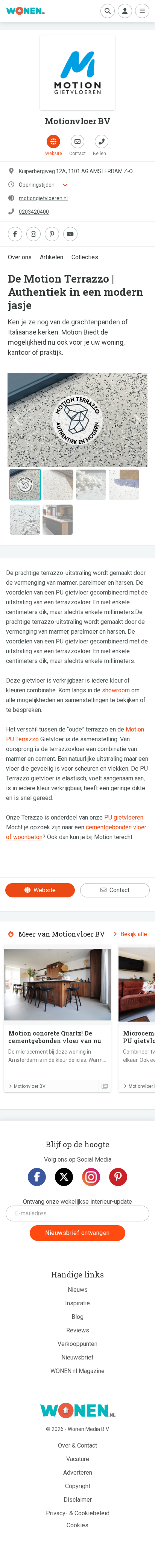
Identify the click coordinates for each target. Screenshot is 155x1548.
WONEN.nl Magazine (77, 1371)
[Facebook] (37, 1177)
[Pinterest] (118, 1177)
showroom (116, 690)
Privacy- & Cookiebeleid (77, 1513)
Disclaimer (78, 1499)
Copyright (77, 1486)
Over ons (20, 257)
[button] (18, 420)
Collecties (84, 257)
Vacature (77, 1459)
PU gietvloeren (123, 817)
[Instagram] (91, 1177)
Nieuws (78, 1289)
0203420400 (34, 212)
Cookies (77, 1525)
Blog (77, 1316)
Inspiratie (77, 1303)
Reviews (77, 1330)
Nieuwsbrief (77, 1357)
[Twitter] (64, 1177)
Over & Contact (77, 1445)
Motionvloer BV (30, 1086)
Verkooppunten (77, 1343)
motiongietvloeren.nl (43, 198)
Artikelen (51, 257)
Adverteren (77, 1472)
